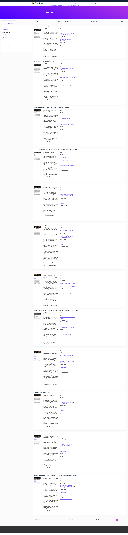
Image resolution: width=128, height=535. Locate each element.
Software (66, 39)
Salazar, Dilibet (65, 34)
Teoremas (62, 237)
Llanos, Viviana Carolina (71, 317)
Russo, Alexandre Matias (69, 230)
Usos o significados (63, 487)
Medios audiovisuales (70, 194)
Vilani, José (62, 398)
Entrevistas (62, 444)
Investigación (75, 3)
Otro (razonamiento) (71, 235)
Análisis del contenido (64, 361)
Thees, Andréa (62, 190)
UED (80, 3)
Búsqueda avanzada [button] (11, 23)
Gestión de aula (63, 194)
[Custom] (16, 534)
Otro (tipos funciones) (69, 119)
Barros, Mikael (69, 355)
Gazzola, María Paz (63, 317)
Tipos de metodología (68, 161)
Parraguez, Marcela (69, 439)
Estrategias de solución (64, 118)
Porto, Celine (68, 356)
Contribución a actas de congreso (66, 50)
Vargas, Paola (71, 34)
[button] (114, 519)
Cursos (59, 3)
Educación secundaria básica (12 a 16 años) (67, 43)
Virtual (61, 196)
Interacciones (62, 402)
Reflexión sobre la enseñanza (68, 160)
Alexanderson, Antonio (64, 481)
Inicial (73, 361)
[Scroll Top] (112, 534)
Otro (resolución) (68, 283)
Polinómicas (67, 402)
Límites (72, 485)
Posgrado (54, 3)
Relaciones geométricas (65, 236)
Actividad (61, 47)
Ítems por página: (71, 519)
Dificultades (62, 282)
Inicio (47, 3)
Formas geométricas (63, 235)
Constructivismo (68, 485)
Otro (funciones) (63, 321)
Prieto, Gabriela (63, 157)
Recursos (69, 3)
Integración (69, 72)
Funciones (66, 444)
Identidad (70, 361)
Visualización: (93, 21)
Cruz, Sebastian (63, 33)
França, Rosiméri (63, 278)
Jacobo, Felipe (62, 439)
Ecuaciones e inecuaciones (69, 282)
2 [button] (119, 519)
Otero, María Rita (63, 318)
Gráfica (65, 72)
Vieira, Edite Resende (70, 278)
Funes (50, 3)
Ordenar (58, 21)
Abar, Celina (62, 230)
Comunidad (64, 3)
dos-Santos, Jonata (63, 68)
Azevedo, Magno (63, 355)
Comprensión (62, 485)
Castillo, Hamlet (71, 481)
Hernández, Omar (69, 33)
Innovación (62, 127)
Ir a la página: (98, 519)
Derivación (62, 72)
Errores (61, 160)
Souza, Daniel (62, 231)
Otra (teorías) (62, 195)
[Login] (95, 3)
